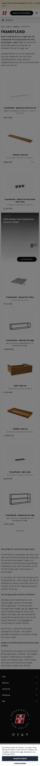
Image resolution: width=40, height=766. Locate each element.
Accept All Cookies (20, 758)
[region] (20, 755)
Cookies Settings (20, 763)
